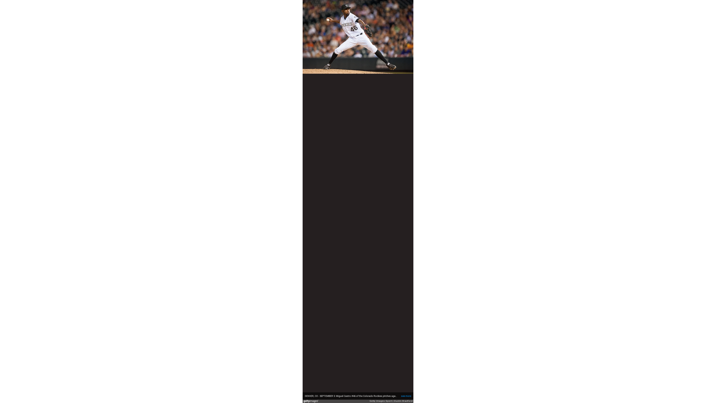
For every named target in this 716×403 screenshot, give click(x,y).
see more (406, 396)
